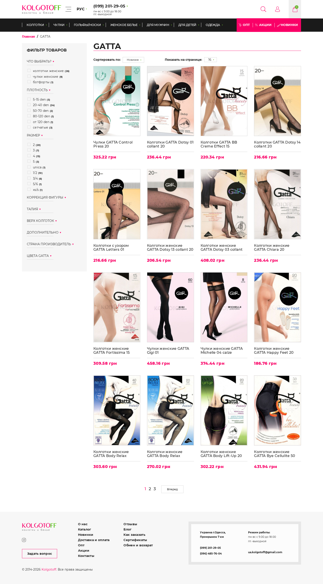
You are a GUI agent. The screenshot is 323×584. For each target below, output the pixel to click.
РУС (81, 9)
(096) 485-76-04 (211, 553)
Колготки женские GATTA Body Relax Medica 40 (111, 454)
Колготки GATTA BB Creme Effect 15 (219, 144)
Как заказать (134, 535)
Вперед (172, 489)
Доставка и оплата (94, 540)
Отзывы (130, 524)
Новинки (289, 25)
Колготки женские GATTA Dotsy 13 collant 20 (170, 247)
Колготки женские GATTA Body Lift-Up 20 (221, 454)
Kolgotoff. (49, 569)
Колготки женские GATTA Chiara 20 (271, 247)
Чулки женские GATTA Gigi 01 (168, 350)
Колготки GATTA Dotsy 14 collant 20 (277, 144)
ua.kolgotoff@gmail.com (265, 552)
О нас (82, 524)
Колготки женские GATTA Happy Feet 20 (274, 350)
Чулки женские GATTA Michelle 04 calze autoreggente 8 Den (222, 350)
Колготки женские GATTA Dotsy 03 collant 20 (222, 247)
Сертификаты (135, 540)
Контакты (86, 556)
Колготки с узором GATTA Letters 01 (111, 247)
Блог (127, 529)
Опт (246, 25)
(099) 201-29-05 (210, 547)
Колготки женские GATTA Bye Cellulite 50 (274, 454)
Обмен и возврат (138, 545)
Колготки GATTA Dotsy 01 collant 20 (170, 144)
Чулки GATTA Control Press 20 (112, 144)
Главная (28, 37)
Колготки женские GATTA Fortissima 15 (111, 350)
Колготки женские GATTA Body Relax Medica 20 (164, 454)
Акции (265, 25)
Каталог (84, 529)
